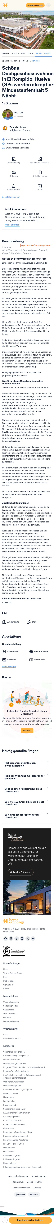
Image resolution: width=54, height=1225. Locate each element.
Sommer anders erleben (14, 1052)
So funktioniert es (10, 1006)
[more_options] (5, 1220)
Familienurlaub (9, 1101)
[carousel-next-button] (48, 30)
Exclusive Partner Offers (13, 1144)
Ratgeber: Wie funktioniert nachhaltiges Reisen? (24, 1067)
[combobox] (20, 1194)
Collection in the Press (13, 1120)
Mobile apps (8, 981)
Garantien (7, 1017)
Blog (5, 977)
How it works (9, 1148)
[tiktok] (16, 938)
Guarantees (8, 1128)
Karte (30, 53)
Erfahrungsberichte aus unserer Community (22, 1167)
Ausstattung (18, 53)
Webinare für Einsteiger (13, 1082)
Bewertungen (43, 53)
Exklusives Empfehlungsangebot (17, 1089)
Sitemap (37, 1188)
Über (5, 969)
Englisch (6, 253)
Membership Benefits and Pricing (18, 1132)
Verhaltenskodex (39, 1176)
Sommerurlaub (9, 1105)
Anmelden (27, 731)
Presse (6, 989)
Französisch (16, 253)
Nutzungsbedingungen (18, 1176)
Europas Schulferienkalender (16, 1071)
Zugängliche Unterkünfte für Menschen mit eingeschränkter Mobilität (22, 1076)
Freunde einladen (11, 1021)
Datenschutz (18, 1182)
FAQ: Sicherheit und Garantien (16, 1113)
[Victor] (7, 114)
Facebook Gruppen (11, 1060)
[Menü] (48, 5)
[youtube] (33, 938)
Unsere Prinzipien (11, 1002)
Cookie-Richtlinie (34, 1182)
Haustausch (8, 1097)
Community (8, 985)
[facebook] (5, 938)
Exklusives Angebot (11, 1155)
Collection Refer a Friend (14, 1124)
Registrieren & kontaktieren (30, 1220)
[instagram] (11, 938)
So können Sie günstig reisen (16, 1056)
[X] (27, 938)
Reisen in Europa (10, 1093)
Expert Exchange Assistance (15, 1140)
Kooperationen (9, 1163)
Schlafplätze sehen (11, 197)
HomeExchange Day (12, 1086)
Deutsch (26, 253)
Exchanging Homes (11, 1117)
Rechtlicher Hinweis (21, 1188)
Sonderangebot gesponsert (15, 1136)
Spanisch (43, 250)
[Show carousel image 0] (27, 30)
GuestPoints (8, 1010)
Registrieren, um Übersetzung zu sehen (36, 245)
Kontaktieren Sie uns (12, 1038)
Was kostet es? (9, 1014)
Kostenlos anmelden (35, 5)
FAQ (5, 1035)
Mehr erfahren (12, 224)
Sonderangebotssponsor (14, 1109)
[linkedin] (22, 938)
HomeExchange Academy (14, 1063)
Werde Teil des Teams (12, 973)
